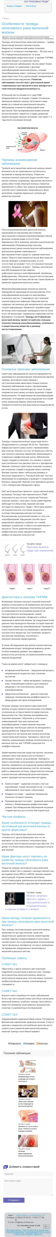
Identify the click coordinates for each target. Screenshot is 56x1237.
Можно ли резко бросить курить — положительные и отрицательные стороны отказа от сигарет (27, 902)
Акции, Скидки (14, 6)
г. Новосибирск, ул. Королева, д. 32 (30, 1215)
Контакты (31, 6)
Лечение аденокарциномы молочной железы (25, 1153)
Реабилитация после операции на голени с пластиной (26, 1079)
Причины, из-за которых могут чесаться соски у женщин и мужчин (28, 1128)
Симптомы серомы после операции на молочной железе (25, 1104)
